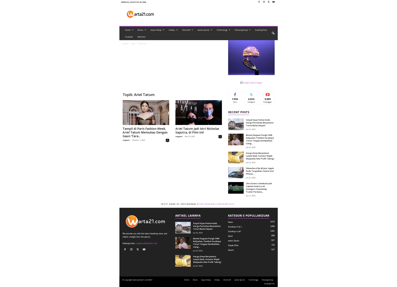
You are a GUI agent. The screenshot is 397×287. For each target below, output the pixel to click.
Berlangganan (268, 94)
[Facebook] (259, 2)
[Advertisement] (172, 69)
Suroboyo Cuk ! (235, 227)
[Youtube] (273, 2)
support (126, 140)
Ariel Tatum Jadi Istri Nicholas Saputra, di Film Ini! (197, 130)
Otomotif (186, 30)
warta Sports (203, 30)
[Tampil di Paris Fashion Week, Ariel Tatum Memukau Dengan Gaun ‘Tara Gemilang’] (146, 112)
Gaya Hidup (156, 30)
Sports (231, 250)
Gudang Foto (261, 30)
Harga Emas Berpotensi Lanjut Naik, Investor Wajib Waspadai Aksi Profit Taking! (260, 156)
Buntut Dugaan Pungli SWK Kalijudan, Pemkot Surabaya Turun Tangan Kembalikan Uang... (260, 139)
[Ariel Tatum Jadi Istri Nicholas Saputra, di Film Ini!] (198, 112)
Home (128, 30)
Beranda (126, 43)
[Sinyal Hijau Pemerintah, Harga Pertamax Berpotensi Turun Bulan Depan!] (236, 124)
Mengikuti (251, 93)
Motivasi (141, 36)
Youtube (129, 36)
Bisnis (140, 30)
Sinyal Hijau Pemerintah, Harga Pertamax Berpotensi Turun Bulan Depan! (260, 122)
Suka (235, 93)
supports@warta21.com (146, 243)
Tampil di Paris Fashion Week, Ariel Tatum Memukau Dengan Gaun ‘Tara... (145, 132)
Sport (230, 236)
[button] (273, 33)
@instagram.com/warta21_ (216, 203)
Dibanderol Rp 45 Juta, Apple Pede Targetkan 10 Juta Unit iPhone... (260, 171)
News (230, 222)
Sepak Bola (233, 245)
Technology (222, 30)
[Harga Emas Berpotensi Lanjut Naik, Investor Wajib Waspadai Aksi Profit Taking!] (236, 157)
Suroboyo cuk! (234, 231)
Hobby (172, 30)
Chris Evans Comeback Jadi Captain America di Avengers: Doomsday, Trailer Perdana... (259, 187)
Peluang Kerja (241, 30)
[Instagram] (264, 2)
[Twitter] (269, 2)
